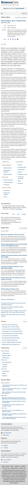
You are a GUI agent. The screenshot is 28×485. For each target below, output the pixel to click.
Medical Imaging (8, 174)
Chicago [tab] (24, 214)
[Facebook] (8, 39)
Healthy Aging (5, 357)
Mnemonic (20, 183)
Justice (5, 197)
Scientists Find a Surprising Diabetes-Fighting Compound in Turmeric (12, 307)
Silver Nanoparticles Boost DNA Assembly (12, 333)
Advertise (23, 466)
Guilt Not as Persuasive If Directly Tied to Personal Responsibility (14, 256)
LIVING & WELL (4, 369)
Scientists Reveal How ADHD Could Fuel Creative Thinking (13, 315)
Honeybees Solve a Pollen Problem (10, 327)
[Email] (17, 39)
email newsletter (20, 8)
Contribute (16, 466)
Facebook (5, 445)
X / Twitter (5, 448)
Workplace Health (6, 355)
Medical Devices (8, 168)
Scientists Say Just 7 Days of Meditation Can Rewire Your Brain (13, 411)
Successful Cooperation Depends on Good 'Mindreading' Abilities (12, 267)
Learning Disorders (6, 362)
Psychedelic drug (22, 167)
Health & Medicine (6, 165)
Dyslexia (20, 165)
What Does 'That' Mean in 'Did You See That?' (12, 234)
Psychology (6, 185)
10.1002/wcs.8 (18, 209)
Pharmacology (5, 353)
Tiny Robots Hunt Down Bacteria (10, 335)
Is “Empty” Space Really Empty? (10, 340)
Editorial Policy (14, 468)
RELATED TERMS (19, 161)
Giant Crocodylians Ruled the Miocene (11, 329)
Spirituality (4, 366)
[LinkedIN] (15, 39)
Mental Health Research (7, 171)
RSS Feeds (6, 435)
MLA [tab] (14, 214)
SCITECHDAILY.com (11, 299)
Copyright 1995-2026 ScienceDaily (11, 470)
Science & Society (6, 187)
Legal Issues (7, 190)
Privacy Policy (5, 468)
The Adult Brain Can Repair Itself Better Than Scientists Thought (13, 405)
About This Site (5, 466)
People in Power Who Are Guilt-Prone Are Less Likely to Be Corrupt (13, 278)
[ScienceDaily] (10, 2)
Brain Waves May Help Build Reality (11, 338)
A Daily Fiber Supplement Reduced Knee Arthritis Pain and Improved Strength (14, 417)
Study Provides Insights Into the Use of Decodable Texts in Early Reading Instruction (14, 245)
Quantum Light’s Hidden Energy (9, 324)
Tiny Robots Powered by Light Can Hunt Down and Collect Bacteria (14, 385)
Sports (19, 181)
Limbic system (21, 169)
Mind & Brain (5, 177)
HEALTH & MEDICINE (5, 351)
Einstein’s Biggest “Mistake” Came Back (11, 342)
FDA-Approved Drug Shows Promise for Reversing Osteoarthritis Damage (13, 303)
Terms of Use (22, 468)
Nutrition (4, 373)
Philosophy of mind (22, 174)
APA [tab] (18, 214)
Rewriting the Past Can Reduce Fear (11, 344)
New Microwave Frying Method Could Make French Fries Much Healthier (14, 414)
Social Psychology (8, 180)
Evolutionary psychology (21, 177)
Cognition (20, 172)
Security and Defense (7, 193)
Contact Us (5, 462)
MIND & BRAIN (4, 360)
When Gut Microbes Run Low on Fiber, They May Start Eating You (14, 392)
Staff (12, 466)
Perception (4, 364)
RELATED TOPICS (5, 161)
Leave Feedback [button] (7, 459)
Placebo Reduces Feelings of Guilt (10, 289)
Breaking (3, 321)
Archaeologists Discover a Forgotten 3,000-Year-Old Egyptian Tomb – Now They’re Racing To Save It (13, 311)
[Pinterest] (13, 39)
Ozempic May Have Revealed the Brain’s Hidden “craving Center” (14, 401)
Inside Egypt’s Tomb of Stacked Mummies (12, 331)
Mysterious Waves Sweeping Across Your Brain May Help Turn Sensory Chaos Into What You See (14, 398)
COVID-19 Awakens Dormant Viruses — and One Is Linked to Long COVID (14, 389)
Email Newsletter (7, 433)
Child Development (8, 182)
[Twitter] (10, 39)
